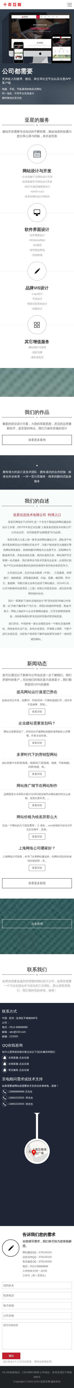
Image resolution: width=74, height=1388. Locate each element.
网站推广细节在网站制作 (37, 786)
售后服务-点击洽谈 (18, 1070)
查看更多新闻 (37, 883)
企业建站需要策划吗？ (37, 723)
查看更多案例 (37, 439)
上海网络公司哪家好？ (37, 848)
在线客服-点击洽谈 (18, 1057)
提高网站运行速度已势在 (37, 692)
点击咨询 (37, 923)
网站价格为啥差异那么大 (37, 817)
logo (12, 4)
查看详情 (37, 711)
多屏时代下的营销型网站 (37, 754)
